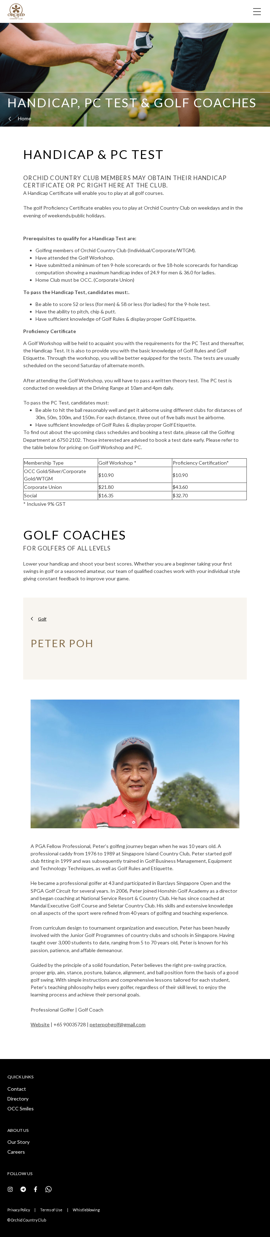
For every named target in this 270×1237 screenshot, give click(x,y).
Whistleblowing (86, 1210)
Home (24, 118)
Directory (17, 1099)
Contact (16, 1089)
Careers (16, 1152)
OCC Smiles (20, 1108)
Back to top (237, 1221)
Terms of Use (51, 1210)
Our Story (18, 1142)
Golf (42, 618)
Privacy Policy (18, 1210)
